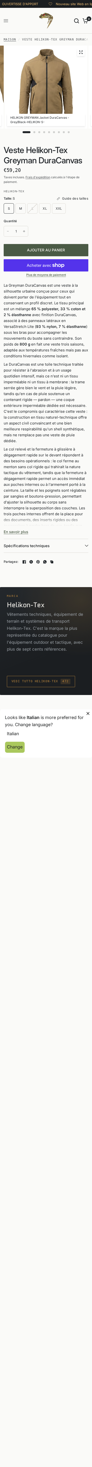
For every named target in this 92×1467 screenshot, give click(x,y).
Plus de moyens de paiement (46, 274)
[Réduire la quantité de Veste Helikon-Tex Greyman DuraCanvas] (8, 231)
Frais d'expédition (38, 177)
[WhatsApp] (45, 562)
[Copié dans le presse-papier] (52, 562)
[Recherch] (76, 21)
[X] (31, 562)
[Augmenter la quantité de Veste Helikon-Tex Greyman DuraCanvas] (24, 231)
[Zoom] (80, 52)
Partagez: (11, 561)
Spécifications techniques (27, 545)
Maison (10, 39)
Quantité (10, 221)
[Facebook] (24, 562)
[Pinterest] (38, 562)
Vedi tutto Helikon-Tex (40, 681)
